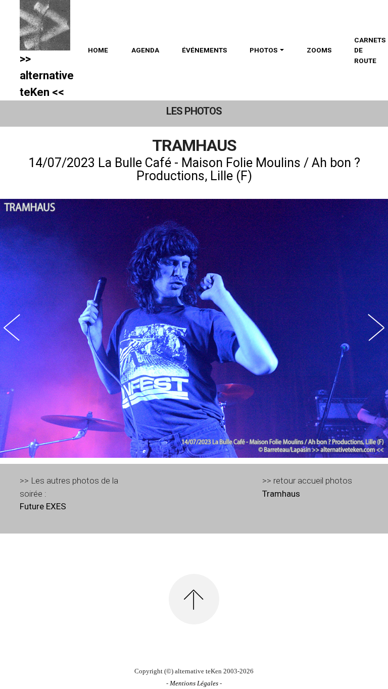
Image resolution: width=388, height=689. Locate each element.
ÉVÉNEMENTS (204, 50)
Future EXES (43, 506)
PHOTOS (263, 50)
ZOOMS (319, 50)
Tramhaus (281, 494)
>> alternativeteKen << (47, 75)
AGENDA (145, 50)
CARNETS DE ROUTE (369, 50)
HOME (98, 50)
